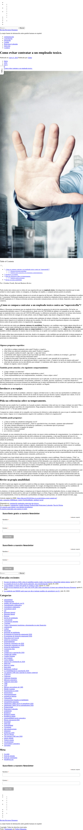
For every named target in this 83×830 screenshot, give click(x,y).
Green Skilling (8, 660)
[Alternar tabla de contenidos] (1, 266)
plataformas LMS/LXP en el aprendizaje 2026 (18, 703)
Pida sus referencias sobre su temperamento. (18, 276)
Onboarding (8, 698)
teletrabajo (7, 731)
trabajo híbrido (8, 738)
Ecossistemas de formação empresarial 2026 (18, 636)
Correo (5, 528)
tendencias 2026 (9, 733)
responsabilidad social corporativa (15, 718)
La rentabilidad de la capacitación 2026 (16, 671)
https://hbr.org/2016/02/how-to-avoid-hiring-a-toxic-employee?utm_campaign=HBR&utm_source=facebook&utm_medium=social (28, 499)
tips (32, 503)
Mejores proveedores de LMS (13, 687)
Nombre (6, 520)
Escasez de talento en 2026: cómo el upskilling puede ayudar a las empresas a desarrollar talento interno (37, 582)
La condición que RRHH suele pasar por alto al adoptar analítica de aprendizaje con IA (32, 591)
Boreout (6, 616)
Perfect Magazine (21, 829)
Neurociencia (8, 692)
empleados (21, 503)
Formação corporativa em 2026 (14, 643)
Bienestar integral (9, 612)
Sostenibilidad (8, 725)
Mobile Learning (9, 689)
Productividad (34, 505)
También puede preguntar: (17, 278)
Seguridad (7, 722)
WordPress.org (8, 759)
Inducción (7, 663)
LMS (5, 683)
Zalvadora (7, 745)
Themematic (8, 829)
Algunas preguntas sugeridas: (18, 271)
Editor (30, 58)
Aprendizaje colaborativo (12, 607)
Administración (9, 37)
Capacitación (8, 38)
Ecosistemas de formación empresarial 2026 (18, 634)
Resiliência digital (9, 716)
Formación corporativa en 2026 (14, 645)
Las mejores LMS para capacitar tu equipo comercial (21, 672)
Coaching (7, 623)
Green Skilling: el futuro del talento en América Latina (21, 585)
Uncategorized (8, 742)
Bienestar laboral (9, 614)
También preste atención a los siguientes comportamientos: (26, 272)
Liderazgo (7, 676)
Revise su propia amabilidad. (13, 280)
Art (5, 610)
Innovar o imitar (9, 665)
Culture (6, 629)
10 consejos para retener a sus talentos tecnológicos (16, 507)
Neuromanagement (10, 694)
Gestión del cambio (10, 654)
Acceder (6, 754)
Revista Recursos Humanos (9, 30)
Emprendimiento (9, 641)
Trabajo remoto (9, 740)
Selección (7, 46)
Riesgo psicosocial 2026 (12, 720)
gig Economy (8, 658)
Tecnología (7, 727)
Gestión (6, 42)
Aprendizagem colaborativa (13, 605)
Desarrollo (7, 40)
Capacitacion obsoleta (11, 621)
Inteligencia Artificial (10, 669)
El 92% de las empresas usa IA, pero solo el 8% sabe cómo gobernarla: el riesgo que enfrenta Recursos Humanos (40, 587)
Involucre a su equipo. (11, 274)
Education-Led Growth (11, 638)
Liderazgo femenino (10, 678)
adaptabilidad (8, 600)
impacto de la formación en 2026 (14, 661)
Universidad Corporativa (12, 743)
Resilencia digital (9, 714)
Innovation (7, 667)
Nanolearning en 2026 (11, 691)
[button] (2, 70)
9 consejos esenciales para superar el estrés (13, 509)
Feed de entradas (9, 756)
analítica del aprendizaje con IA (14, 603)
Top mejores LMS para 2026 (13, 736)
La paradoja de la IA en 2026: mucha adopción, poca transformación (26, 584)
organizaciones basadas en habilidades (16, 700)
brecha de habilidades (11, 618)
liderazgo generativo (10, 680)
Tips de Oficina (58, 505)
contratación (13, 503)
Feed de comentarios (10, 758)
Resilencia (7, 712)
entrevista (28, 503)
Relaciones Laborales (11, 44)
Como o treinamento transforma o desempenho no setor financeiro (25, 625)
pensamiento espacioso (11, 702)
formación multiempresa (11, 647)
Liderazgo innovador (10, 682)
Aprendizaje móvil (10, 609)
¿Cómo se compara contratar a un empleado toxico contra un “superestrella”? (27, 269)
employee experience (11, 640)
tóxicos (36, 503)
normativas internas (10, 696)
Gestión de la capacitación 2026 (14, 652)
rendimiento (8, 711)
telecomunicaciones (10, 729)
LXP (5, 685)
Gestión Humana (24, 505)
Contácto (7, 48)
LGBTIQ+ (7, 674)
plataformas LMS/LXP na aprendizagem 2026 (19, 705)
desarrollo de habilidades (12, 632)
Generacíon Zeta (9, 649)
